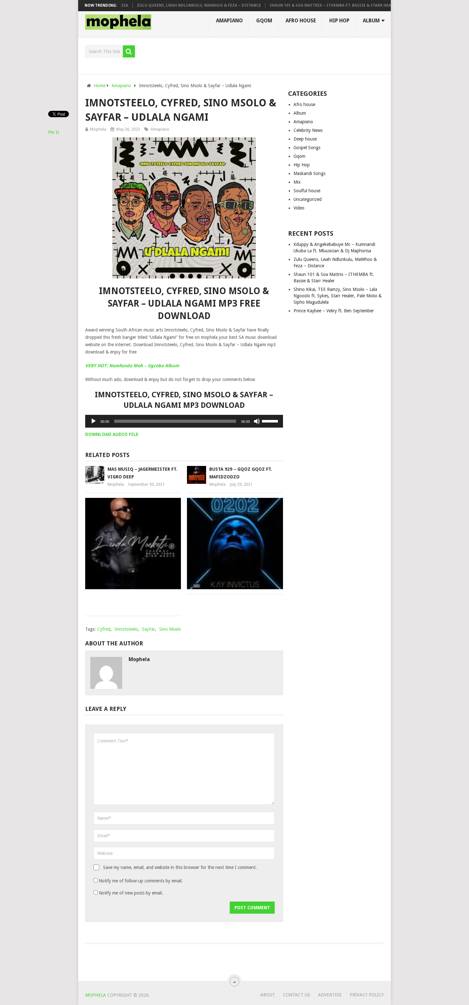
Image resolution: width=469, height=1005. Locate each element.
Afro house (301, 21)
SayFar (148, 629)
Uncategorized (308, 199)
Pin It (53, 132)
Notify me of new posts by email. (131, 892)
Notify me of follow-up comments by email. (141, 880)
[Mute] (257, 421)
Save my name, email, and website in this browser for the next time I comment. (180, 867)
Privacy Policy (367, 994)
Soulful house (307, 190)
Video (299, 207)
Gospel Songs (307, 147)
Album (371, 21)
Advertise (330, 994)
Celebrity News (308, 130)
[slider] (271, 420)
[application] (184, 421)
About (267, 994)
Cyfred (103, 629)
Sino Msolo (170, 629)
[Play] (93, 421)
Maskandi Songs (309, 173)
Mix (297, 182)
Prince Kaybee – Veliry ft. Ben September (334, 310)
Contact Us (296, 994)
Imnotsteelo (126, 629)
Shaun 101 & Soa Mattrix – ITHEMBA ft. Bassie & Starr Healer (319, 5)
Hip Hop (339, 21)
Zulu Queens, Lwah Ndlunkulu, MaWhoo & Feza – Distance (184, 5)
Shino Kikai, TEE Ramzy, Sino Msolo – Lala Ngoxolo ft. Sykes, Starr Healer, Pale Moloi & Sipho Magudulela (338, 296)
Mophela (98, 129)
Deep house (305, 138)
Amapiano (229, 21)
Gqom (264, 21)
